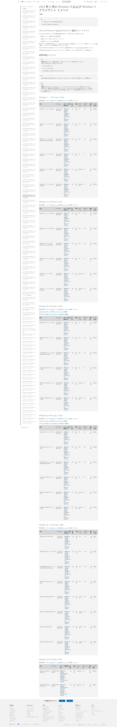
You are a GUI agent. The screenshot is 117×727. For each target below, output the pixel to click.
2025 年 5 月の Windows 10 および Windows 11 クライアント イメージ (29, 89)
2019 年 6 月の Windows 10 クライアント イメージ (29, 422)
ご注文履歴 (28, 714)
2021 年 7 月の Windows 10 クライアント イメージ (29, 326)
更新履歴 (24, 8)
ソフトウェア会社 (78, 718)
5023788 (62, 681)
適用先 (41, 14)
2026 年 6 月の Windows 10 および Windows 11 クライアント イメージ (29, 22)
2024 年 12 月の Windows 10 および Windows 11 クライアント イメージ (28, 115)
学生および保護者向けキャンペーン (48, 718)
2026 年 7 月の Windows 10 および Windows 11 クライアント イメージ (29, 17)
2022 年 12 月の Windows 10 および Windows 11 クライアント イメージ (28, 237)
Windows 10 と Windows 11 (28, 6)
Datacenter (56, 86)
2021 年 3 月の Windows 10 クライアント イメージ (29, 345)
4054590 (65, 673)
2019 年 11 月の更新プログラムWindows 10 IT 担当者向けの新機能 (53, 314)
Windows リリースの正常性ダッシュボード (59, 100)
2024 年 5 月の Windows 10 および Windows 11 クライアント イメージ (29, 150)
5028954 (66, 217)
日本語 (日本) (13, 724)
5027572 (66, 225)
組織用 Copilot (12, 712)
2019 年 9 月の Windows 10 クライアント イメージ (29, 411)
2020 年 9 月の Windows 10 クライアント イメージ (29, 367)
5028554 (66, 115)
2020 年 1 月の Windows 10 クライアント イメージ (29, 397)
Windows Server (25, 427)
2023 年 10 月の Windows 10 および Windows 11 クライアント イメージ (28, 186)
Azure (59, 710)
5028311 (66, 329)
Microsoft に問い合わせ (67, 724)
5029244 (66, 324)
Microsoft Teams (60, 720)
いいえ (69, 700)
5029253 (66, 214)
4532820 (62, 678)
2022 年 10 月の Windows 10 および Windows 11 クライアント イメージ (28, 248)
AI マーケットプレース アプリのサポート (82, 710)
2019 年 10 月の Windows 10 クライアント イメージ (28, 408)
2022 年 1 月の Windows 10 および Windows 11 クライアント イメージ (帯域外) (29, 294)
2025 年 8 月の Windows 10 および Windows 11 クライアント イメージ (29, 74)
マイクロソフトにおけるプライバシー (97, 710)
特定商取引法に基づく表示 (82, 724)
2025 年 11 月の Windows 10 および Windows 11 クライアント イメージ (28, 58)
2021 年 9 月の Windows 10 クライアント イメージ (29, 318)
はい (62, 700)
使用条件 (89, 724)
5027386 (62, 676)
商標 (92, 724)
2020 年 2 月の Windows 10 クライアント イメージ (29, 393)
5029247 (66, 537)
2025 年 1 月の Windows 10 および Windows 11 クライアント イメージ (29, 109)
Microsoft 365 (29, 1)
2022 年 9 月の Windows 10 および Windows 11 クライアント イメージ (29, 253)
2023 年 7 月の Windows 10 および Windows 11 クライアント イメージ (29, 202)
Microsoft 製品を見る (13, 718)
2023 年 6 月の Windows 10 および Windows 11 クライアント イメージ (29, 207)
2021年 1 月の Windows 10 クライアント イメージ (28, 353)
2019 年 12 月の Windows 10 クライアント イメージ (28, 400)
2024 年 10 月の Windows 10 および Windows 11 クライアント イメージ (28, 125)
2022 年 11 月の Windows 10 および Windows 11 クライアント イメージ (28, 243)
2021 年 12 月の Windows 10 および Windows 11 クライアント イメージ (28, 304)
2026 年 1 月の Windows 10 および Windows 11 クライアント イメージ (29, 48)
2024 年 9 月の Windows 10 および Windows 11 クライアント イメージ (29, 130)
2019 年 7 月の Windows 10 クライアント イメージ (29, 418)
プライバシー (74, 724)
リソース (57, 1)
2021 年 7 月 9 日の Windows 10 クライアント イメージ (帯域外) (28, 330)
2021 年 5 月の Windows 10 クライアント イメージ (29, 338)
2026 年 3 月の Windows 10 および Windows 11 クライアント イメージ (29, 38)
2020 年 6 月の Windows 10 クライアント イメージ (29, 378)
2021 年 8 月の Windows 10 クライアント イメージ (29, 322)
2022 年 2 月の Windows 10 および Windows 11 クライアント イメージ (29, 289)
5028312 (66, 220)
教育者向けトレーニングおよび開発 (48, 716)
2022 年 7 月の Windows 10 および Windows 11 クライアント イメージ (29, 263)
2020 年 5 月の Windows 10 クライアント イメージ (29, 382)
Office (34, 1)
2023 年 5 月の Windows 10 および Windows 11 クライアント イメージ (29, 212)
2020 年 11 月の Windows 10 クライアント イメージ (28, 360)
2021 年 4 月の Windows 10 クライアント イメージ (29, 342)
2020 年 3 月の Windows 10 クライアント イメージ (29, 389)
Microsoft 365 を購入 (66, 1)
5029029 (66, 548)
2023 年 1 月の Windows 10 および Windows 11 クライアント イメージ (29, 232)
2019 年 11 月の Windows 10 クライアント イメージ (28, 404)
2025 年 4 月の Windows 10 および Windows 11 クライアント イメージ (29, 94)
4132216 (65, 680)
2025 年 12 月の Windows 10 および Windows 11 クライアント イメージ (28, 53)
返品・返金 (28, 712)
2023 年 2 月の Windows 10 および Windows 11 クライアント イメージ (29, 227)
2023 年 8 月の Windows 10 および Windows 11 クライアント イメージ (29, 196)
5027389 (66, 334)
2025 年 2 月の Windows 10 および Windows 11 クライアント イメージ (29, 104)
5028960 (66, 540)
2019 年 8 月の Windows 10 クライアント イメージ (29, 415)
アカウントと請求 (51, 1)
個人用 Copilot (12, 714)
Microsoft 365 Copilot (61, 718)
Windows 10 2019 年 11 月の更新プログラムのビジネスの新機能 (53, 311)
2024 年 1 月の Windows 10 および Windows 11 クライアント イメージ (29, 171)
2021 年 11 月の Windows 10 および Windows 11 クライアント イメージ (28, 309)
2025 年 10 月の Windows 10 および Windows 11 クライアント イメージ (28, 63)
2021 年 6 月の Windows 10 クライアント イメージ (29, 334)
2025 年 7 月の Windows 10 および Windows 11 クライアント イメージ (29, 79)
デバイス (43, 1)
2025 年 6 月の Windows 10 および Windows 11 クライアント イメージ (29, 84)
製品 (38, 1)
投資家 (93, 712)
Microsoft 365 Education (46, 712)
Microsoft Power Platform (79, 716)
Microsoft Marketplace (79, 714)
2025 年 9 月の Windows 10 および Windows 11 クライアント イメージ (29, 68)
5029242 (62, 672)
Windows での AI (12, 716)
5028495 (66, 120)
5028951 (66, 326)
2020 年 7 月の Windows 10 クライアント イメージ (29, 375)
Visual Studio (77, 720)
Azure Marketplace (80, 47)
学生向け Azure (45, 720)
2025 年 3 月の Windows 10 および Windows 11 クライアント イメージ (29, 99)
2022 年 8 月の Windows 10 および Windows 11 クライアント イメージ (29, 258)
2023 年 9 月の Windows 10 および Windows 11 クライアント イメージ (29, 191)
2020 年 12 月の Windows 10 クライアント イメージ (28, 356)
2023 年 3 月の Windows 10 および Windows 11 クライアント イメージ (29, 222)
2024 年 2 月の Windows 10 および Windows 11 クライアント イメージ (29, 166)
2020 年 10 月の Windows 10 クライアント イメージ (28, 364)
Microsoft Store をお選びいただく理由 (32, 716)
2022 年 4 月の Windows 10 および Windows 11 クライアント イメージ (29, 278)
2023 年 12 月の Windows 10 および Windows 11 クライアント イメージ (28, 176)
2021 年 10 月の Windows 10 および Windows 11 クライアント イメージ (28, 314)
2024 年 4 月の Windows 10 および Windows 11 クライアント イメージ (29, 156)
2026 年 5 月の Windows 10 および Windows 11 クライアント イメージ (29, 28)
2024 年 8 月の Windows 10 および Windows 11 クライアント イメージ (29, 135)
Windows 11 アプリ (13, 720)
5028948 (66, 113)
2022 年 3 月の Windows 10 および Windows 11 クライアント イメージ (29, 283)
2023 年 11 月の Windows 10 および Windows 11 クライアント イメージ (28, 181)
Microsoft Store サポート (30, 710)
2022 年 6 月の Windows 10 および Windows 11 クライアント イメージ (29, 268)
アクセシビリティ (94, 714)
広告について (97, 724)
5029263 (66, 110)
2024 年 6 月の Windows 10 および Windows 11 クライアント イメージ (29, 145)
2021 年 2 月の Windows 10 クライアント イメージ (29, 349)
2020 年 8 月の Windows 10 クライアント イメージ (29, 371)
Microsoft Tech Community (79, 712)
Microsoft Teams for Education (47, 710)
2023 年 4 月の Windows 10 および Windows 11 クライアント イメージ (29, 217)
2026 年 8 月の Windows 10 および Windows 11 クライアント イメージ (29, 12)
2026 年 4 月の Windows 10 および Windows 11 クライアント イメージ (29, 33)
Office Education (45, 714)
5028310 (66, 543)
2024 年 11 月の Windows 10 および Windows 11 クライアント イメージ (28, 120)
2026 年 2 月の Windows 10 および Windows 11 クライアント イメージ (29, 43)
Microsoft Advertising (61, 716)
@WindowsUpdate (45, 50)
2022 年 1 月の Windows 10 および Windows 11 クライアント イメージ (29, 299)
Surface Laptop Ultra (13, 710)
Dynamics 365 (60, 712)
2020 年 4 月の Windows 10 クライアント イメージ (29, 386)
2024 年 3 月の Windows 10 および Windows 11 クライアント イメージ (29, 161)
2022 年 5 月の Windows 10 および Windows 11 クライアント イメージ (29, 273)
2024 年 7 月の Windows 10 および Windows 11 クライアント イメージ (29, 140)
